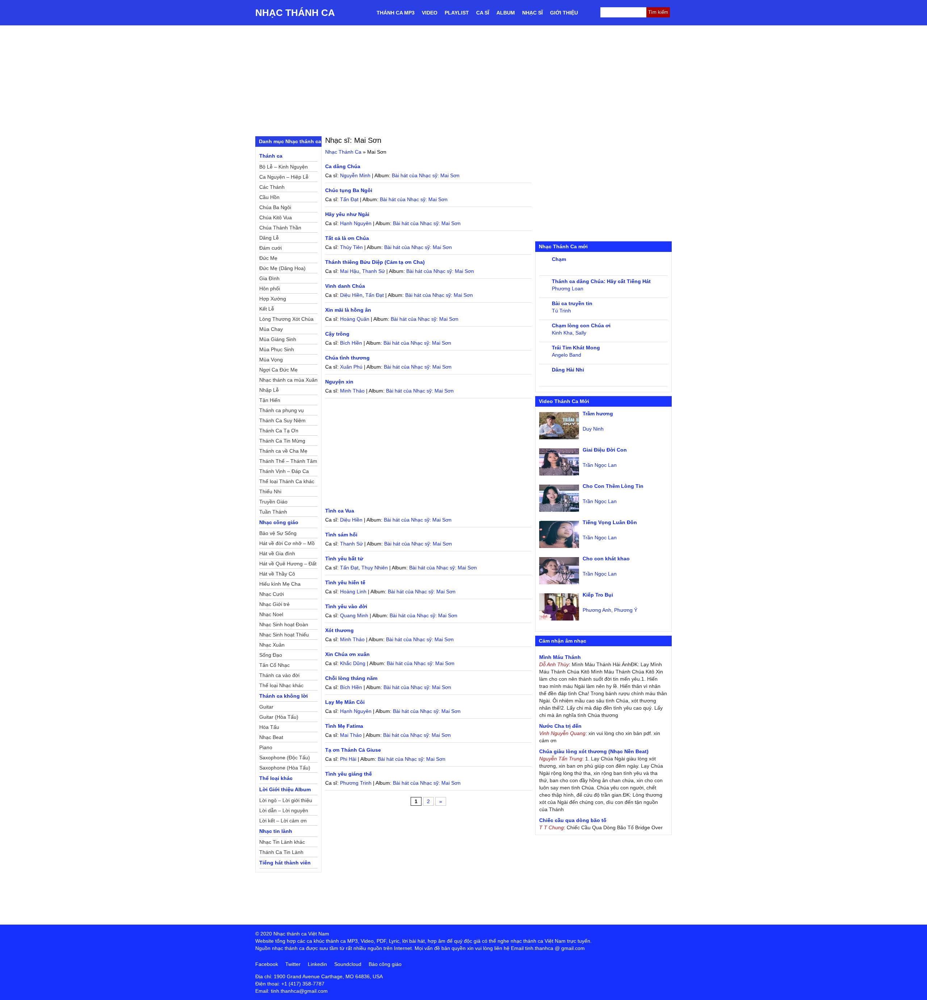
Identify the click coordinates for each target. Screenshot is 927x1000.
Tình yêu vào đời (346, 606)
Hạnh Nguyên (356, 223)
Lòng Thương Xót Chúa (286, 319)
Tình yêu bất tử (344, 558)
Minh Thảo (352, 391)
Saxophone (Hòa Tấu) (284, 768)
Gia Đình (269, 278)
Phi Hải (348, 759)
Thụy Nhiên (374, 567)
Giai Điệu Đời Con (605, 450)
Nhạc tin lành (275, 831)
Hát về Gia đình (277, 553)
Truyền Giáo (273, 502)
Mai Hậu (349, 271)
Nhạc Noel (271, 614)
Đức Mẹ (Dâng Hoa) (282, 268)
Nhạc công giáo (278, 522)
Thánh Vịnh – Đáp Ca (284, 471)
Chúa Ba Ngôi (275, 207)
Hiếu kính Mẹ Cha (280, 584)
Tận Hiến (269, 400)
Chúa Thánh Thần (280, 228)
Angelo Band (566, 355)
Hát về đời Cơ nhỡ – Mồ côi (287, 544)
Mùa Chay (271, 329)
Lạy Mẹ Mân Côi (345, 702)
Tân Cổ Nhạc (274, 665)
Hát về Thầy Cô (277, 574)
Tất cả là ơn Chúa (347, 238)
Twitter (293, 964)
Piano (265, 747)
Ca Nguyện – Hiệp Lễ (284, 177)
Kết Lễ (266, 309)
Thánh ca (270, 156)
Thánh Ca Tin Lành (281, 852)
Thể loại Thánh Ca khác (286, 481)
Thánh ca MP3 (396, 13)
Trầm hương (598, 413)
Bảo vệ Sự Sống (278, 533)
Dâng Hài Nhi (568, 370)
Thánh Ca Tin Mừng (282, 441)
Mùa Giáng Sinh (277, 339)
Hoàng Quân (354, 319)
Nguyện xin (339, 382)
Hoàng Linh (353, 591)
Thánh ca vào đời (279, 675)
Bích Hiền (351, 343)
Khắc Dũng (352, 663)
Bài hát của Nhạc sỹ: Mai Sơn (426, 175)
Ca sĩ (482, 13)
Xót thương (339, 630)
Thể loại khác (276, 778)
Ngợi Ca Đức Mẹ (278, 370)
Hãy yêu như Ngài (347, 214)
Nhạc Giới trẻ (274, 604)
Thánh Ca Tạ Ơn (278, 430)
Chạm (559, 259)
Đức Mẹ (268, 258)
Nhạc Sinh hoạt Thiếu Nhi (284, 636)
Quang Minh (354, 615)
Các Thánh (272, 187)
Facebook (266, 964)
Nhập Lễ (269, 390)
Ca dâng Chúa (342, 166)
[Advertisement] (463, 79)
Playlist (457, 13)
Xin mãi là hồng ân (348, 310)
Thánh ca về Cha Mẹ (283, 451)
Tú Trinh (561, 311)
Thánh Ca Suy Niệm (282, 420)
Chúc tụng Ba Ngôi (348, 190)
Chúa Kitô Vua (275, 217)
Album (505, 13)
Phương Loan (567, 288)
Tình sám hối (341, 535)
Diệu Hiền (351, 295)
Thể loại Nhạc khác (281, 685)
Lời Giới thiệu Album (285, 789)
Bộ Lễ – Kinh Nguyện (283, 167)
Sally (580, 333)
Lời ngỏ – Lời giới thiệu (285, 800)
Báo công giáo (385, 964)
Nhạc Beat (271, 737)
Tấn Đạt (349, 199)
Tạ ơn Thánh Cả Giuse (353, 750)
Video (429, 13)
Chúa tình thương (347, 358)
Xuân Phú (351, 367)
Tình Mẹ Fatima (344, 726)
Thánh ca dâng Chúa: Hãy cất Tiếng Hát (601, 281)
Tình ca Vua (339, 511)
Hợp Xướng (272, 299)
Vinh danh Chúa (345, 286)
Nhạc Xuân (272, 645)
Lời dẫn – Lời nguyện (283, 810)
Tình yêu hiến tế (345, 582)
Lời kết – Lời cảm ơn (283, 820)
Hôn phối (269, 288)
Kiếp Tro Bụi (598, 595)
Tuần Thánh (273, 512)
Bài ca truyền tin (572, 303)
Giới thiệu (564, 13)
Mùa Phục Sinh (276, 349)
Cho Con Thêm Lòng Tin (613, 486)
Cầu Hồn (269, 197)
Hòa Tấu (269, 727)
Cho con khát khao (606, 558)
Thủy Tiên (351, 247)
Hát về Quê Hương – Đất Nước (287, 565)
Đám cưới (270, 248)
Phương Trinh (356, 783)
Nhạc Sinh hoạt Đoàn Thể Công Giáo (283, 626)
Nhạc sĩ (532, 13)
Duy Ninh (593, 429)
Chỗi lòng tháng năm (351, 678)
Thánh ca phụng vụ (281, 410)
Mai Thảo (351, 735)
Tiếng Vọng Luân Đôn (610, 522)
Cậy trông (337, 334)
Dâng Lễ (269, 238)
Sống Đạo (270, 655)
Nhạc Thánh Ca (295, 12)
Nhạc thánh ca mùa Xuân (288, 380)
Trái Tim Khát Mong (576, 347)
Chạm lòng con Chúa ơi (581, 325)
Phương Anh (597, 610)
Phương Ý (625, 610)
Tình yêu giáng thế (348, 774)
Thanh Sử (373, 271)
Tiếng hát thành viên (285, 863)
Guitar (266, 707)
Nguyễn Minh (355, 175)
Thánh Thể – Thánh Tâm (288, 461)
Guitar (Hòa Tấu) (278, 717)
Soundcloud (347, 964)
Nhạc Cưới (271, 594)
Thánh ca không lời (283, 696)
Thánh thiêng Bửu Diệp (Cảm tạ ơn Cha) (375, 262)
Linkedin (317, 964)
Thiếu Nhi (270, 491)
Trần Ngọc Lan (600, 465)
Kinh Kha (562, 333)
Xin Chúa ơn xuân (347, 654)
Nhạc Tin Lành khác (282, 842)
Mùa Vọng (271, 359)
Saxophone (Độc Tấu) (284, 757)
